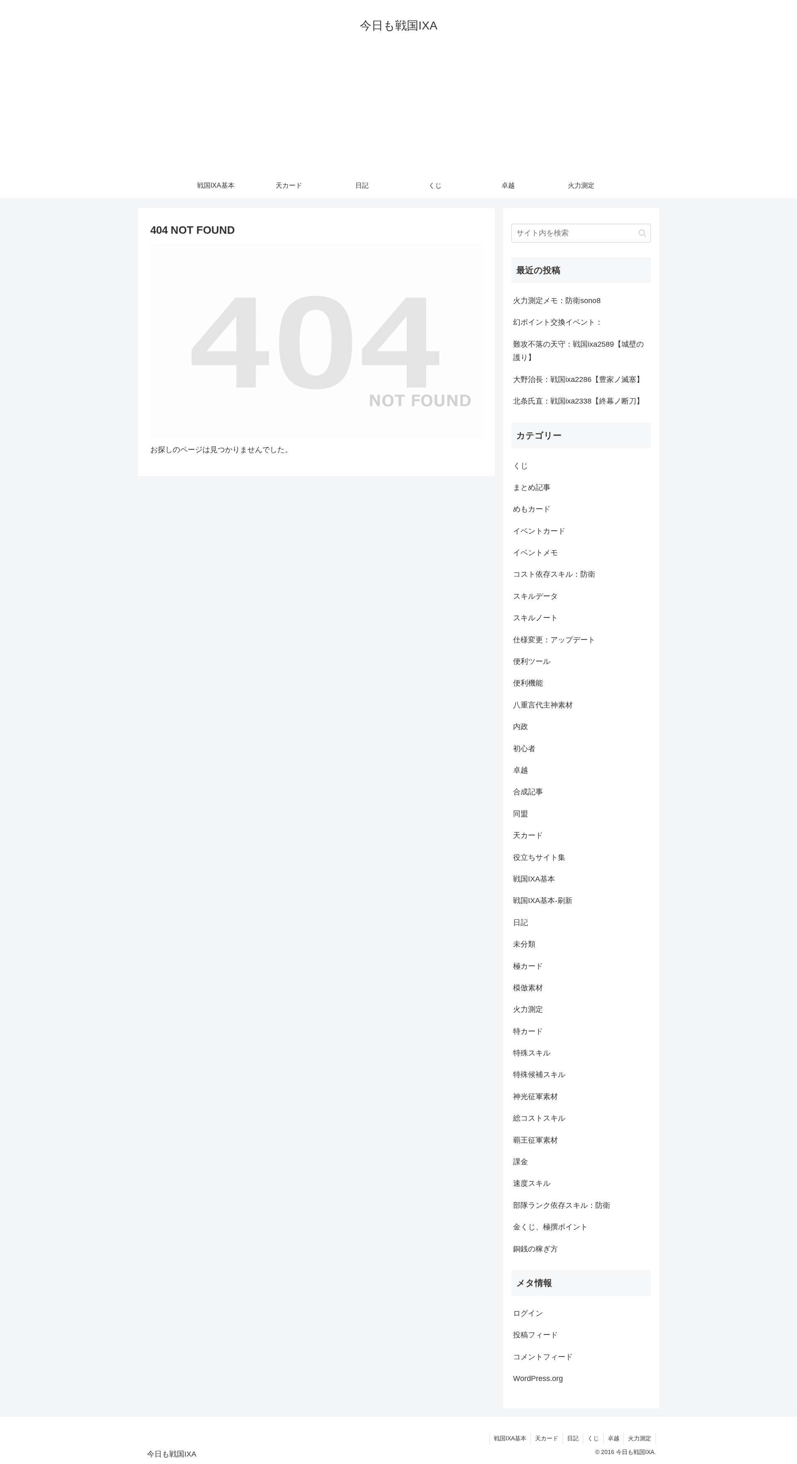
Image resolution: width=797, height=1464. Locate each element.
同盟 (520, 814)
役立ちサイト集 (539, 857)
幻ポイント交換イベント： (558, 322)
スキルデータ (535, 596)
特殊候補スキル (539, 1074)
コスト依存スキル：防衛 (554, 574)
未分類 (524, 944)
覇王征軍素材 (535, 1140)
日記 (520, 922)
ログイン (528, 1313)
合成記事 (528, 792)
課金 (520, 1162)
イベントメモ (535, 552)
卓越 (520, 770)
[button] (642, 233)
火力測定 (528, 1009)
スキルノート (535, 618)
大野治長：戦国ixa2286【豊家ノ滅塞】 (578, 379)
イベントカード (539, 531)
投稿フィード (535, 1335)
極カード (528, 966)
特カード (528, 1031)
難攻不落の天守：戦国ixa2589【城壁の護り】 (578, 351)
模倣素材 (528, 988)
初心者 (524, 748)
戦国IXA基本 (534, 879)
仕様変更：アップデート (554, 640)
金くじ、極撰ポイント (550, 1227)
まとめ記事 (531, 487)
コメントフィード (543, 1357)
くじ (520, 466)
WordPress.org (538, 1378)
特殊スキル (531, 1053)
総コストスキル (539, 1118)
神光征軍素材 (535, 1096)
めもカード (531, 509)
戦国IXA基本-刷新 (542, 900)
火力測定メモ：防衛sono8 (557, 300)
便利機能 (528, 683)
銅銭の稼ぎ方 (535, 1249)
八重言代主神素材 (543, 705)
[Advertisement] (398, 111)
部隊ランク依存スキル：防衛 (561, 1205)
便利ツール (531, 661)
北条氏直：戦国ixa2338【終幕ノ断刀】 (578, 401)
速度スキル (531, 1183)
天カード (528, 835)
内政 (520, 726)
